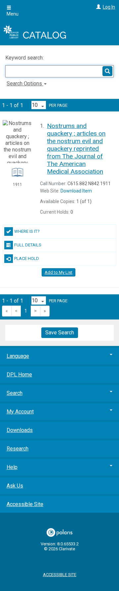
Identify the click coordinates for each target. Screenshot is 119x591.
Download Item (76, 190)
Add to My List (58, 272)
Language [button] (18, 356)
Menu (13, 14)
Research (17, 448)
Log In (109, 7)
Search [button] (14, 393)
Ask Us (15, 486)
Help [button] (12, 467)
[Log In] (98, 7)
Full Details (27, 244)
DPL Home (19, 374)
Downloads (20, 430)
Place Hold (26, 258)
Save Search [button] (59, 332)
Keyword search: (25, 58)
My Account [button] (20, 411)
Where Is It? (27, 231)
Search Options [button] (25, 83)
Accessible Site (25, 504)
